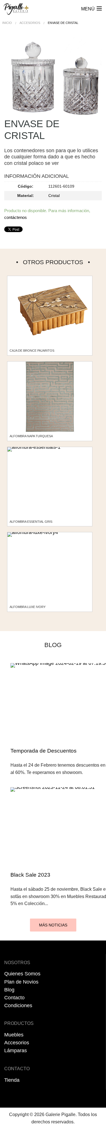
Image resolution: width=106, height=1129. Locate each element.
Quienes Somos (22, 974)
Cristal (54, 195)
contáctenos (15, 217)
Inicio (7, 22)
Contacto (14, 997)
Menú (88, 8)
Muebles (13, 1035)
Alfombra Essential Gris (31, 521)
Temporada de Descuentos (43, 751)
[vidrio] (53, 77)
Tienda (12, 1080)
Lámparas (15, 1050)
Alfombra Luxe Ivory (28, 607)
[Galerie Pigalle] (16, 6)
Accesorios (30, 22)
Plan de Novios (21, 982)
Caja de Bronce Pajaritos (32, 350)
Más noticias (53, 925)
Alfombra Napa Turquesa (31, 436)
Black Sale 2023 (30, 875)
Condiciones (18, 1005)
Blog (9, 990)
